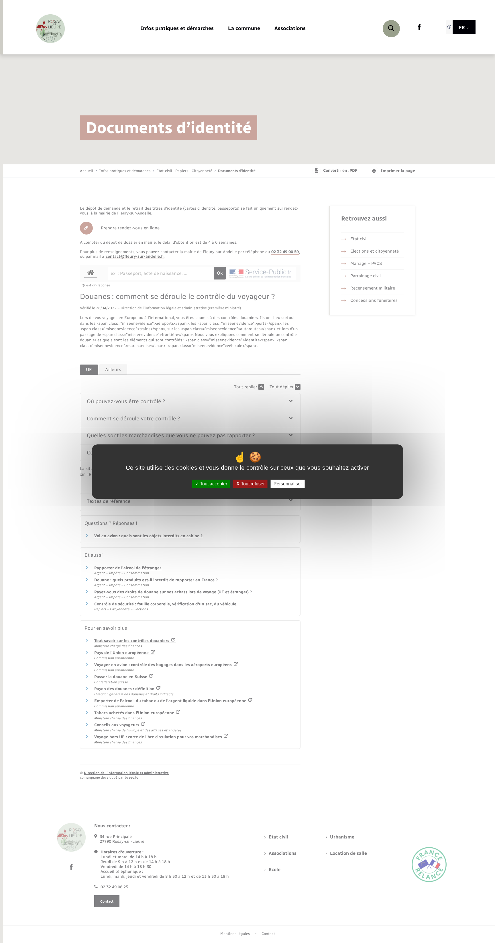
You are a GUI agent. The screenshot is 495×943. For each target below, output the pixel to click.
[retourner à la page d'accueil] (50, 28)
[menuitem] (177, 29)
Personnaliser (288, 483)
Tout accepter (213, 483)
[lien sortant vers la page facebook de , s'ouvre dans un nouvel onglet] (419, 29)
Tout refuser (252, 483)
